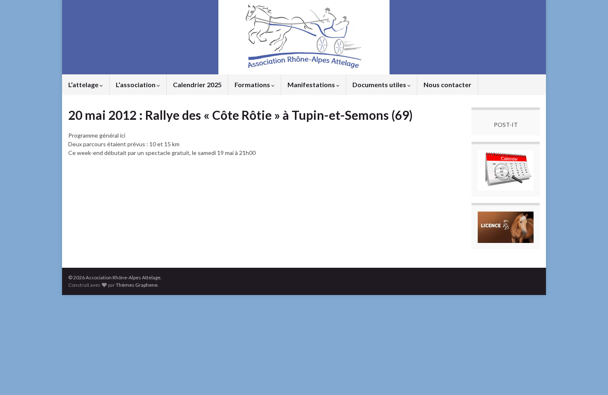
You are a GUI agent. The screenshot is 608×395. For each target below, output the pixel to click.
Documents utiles (379, 84)
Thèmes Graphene (137, 285)
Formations (253, 84)
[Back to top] (589, 376)
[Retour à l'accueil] (304, 37)
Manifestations (311, 84)
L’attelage (84, 84)
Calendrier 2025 (197, 84)
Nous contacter (448, 84)
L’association (136, 84)
